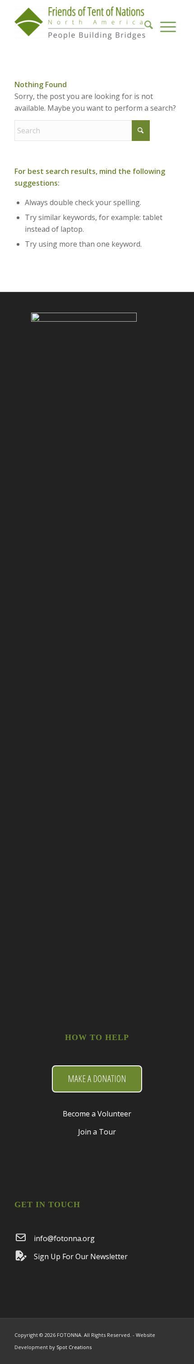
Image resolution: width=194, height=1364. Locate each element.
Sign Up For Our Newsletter (81, 1256)
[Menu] (168, 23)
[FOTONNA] (80, 23)
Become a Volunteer (97, 1114)
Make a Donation (97, 1079)
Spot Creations (74, 1347)
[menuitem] (149, 23)
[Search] (149, 23)
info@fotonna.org (64, 1238)
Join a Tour (97, 1132)
